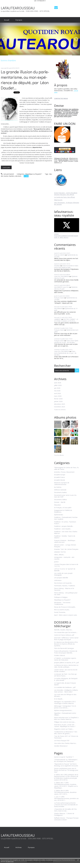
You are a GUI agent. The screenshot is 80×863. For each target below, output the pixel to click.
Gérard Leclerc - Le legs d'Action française (65, 545)
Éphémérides (58, 514)
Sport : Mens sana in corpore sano (65, 615)
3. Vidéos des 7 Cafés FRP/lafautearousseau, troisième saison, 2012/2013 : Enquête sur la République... (66, 785)
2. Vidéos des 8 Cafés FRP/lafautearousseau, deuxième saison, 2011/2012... (65, 792)
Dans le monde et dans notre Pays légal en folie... (66, 266)
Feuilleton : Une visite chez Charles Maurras (65, 532)
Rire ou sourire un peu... (62, 609)
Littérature (57, 580)
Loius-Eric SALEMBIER (61, 351)
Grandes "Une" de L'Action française (66, 549)
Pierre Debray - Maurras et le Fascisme (64, 589)
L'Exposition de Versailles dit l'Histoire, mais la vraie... (65, 810)
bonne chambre (9, 176)
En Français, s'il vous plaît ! (63, 507)
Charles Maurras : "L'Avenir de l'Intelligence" (64, 814)
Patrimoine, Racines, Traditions (64, 585)
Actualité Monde (59, 480)
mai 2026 (57, 391)
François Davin (59, 298)
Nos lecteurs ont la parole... (63, 583)
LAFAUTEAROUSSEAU (18, 7)
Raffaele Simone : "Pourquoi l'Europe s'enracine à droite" (66, 819)
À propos (19, 20)
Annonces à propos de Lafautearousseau (61, 483)
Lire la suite (6, 167)
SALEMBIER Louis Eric (61, 287)
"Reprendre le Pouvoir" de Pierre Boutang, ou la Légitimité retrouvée (66, 765)
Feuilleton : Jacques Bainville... (63, 526)
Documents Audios (60, 492)
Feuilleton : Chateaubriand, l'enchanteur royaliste (66, 518)
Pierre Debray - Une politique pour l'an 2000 (65, 593)
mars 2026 (57, 396)
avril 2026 (57, 393)
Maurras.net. (58, 200)
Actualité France (59, 477)
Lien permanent (8, 174)
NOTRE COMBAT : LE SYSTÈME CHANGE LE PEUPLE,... (66, 320)
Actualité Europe (59, 474)
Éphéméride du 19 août (65, 309)
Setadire (57, 266)
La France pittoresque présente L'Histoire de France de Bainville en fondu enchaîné (66, 804)
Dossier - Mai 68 (59, 502)
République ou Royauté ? (33, 174)
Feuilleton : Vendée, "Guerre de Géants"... (64, 537)
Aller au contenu (6, 3)
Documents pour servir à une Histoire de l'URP (65, 496)
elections (18, 176)
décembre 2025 (59, 404)
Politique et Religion (61, 597)
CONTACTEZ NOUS (61, 98)
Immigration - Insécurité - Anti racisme (64, 558)
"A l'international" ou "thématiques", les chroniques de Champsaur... (66, 760)
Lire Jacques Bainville (61, 577)
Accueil (6, 20)
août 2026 (57, 383)
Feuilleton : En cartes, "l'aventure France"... (65, 522)
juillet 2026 (58, 385)
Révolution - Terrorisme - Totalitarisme (62, 603)
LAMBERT (57, 319)
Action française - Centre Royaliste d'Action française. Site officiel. (65, 194)
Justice (56, 562)
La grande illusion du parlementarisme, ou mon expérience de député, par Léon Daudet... (25, 79)
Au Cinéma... (58, 487)
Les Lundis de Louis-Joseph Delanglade (63, 574)
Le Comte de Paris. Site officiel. (64, 197)
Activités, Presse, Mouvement (64, 472)
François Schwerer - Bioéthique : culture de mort (65, 541)
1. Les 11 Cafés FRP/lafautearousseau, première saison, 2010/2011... (66, 798)
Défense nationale (60, 490)
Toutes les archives (60, 409)
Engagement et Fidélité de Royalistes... (63, 511)
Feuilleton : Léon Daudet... (62, 529)
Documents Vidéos (60, 499)
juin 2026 (57, 388)
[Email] (56, 7)
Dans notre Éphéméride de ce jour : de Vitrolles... (66, 341)
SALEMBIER (58, 308)
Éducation (57, 505)
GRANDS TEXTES (60, 552)
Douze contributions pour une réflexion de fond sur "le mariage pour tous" (66, 770)
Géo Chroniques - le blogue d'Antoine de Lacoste (66, 203)
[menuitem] (6, 20)
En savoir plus (10, 861)
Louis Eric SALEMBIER (61, 276)
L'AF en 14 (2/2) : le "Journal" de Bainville (64, 569)
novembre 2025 (59, 407)
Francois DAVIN (59, 255)
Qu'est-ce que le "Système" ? (64, 757)
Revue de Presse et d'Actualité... (65, 607)
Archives (19, 847)
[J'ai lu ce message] (78, 860)
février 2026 (58, 399)
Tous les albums (59, 455)
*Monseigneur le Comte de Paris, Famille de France (66, 468)
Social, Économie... (60, 612)
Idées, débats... (59, 554)
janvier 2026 (58, 401)
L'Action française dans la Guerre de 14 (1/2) (66, 565)
